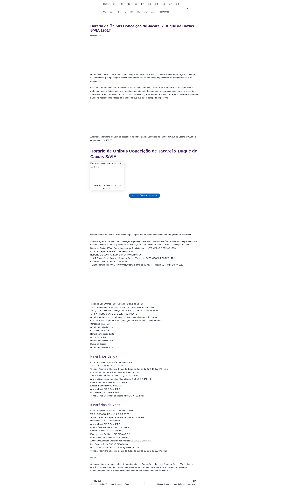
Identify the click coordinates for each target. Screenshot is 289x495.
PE (125, 12)
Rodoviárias (163, 12)
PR (142, 4)
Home (106, 4)
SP (114, 4)
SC (156, 4)
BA (111, 12)
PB (118, 12)
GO (177, 4)
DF (170, 4)
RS (149, 4)
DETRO (93, 457)
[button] (187, 7)
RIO (128, 4)
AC (145, 12)
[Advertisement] (144, 56)
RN (131, 12)
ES (135, 4)
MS (163, 4)
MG (121, 4)
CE (104, 12)
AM (152, 12)
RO (138, 12)
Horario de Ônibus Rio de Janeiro (144, 195)
